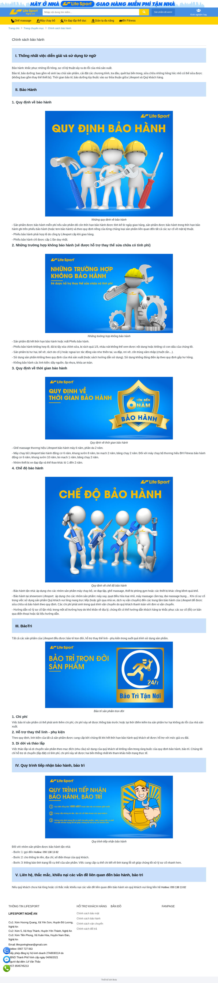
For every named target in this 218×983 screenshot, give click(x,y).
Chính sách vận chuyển (90, 923)
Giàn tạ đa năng (104, 20)
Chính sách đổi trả (87, 928)
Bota (115, 980)
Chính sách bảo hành (59, 28)
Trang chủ (14, 28)
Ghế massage (22, 20)
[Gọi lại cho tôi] (6, 968)
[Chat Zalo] (6, 950)
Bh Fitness (129, 20)
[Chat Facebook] (6, 959)
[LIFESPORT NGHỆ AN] (24, 11)
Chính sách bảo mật (88, 913)
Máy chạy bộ (47, 20)
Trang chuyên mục (34, 28)
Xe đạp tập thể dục (75, 20)
